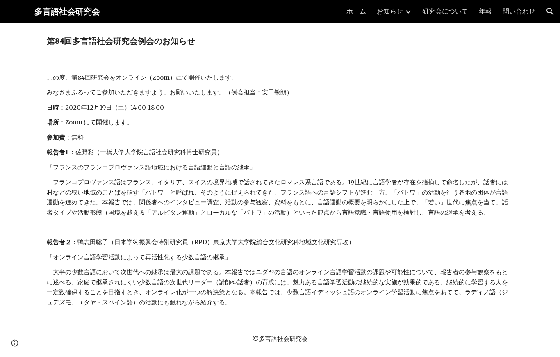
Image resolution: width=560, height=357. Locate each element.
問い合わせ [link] (519, 11)
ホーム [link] (356, 11)
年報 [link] (485, 11)
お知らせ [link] (390, 11)
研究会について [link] (445, 11)
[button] (550, 11)
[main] (280, 41)
